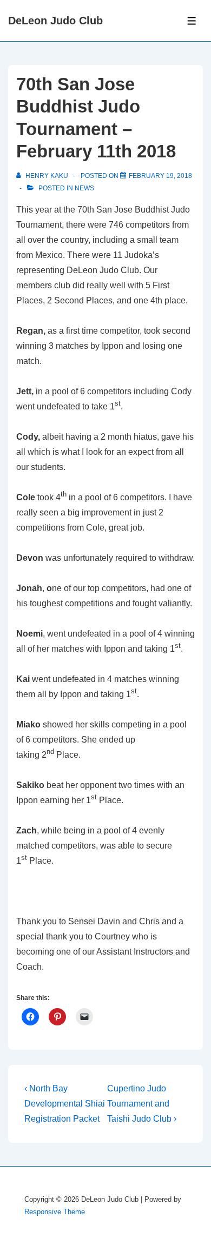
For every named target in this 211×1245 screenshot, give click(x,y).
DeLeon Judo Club (55, 21)
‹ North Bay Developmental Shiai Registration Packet (64, 1103)
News (84, 188)
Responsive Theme (54, 1212)
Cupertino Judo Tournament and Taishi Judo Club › (141, 1103)
